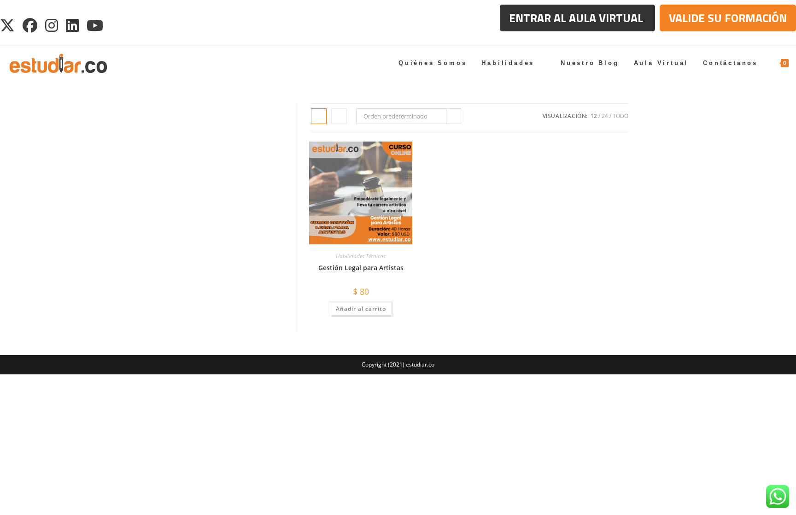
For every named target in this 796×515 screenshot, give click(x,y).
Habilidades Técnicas (361, 256)
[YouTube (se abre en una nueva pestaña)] (95, 25)
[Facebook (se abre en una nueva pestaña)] (30, 25)
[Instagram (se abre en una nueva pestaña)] (52, 25)
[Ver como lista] (339, 116)
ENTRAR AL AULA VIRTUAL (577, 18)
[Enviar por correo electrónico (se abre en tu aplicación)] (117, 25)
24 (605, 116)
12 (594, 116)
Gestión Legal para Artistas (361, 267)
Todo (620, 116)
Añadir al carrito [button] (361, 309)
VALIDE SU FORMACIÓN (728, 18)
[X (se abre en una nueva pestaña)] (9, 25)
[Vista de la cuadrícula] (319, 116)
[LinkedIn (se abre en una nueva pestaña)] (73, 25)
